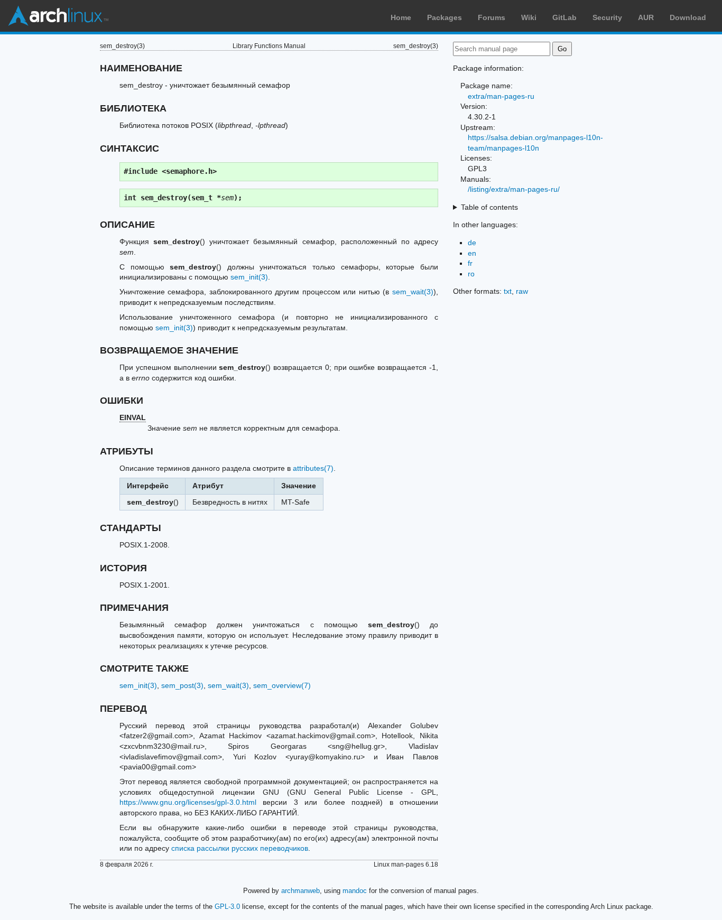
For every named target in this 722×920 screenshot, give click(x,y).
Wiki (528, 17)
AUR (646, 17)
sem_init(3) (249, 277)
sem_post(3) (182, 685)
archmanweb (300, 891)
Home (401, 17)
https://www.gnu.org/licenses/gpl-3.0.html (187, 802)
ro (471, 274)
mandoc (355, 891)
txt (508, 291)
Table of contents (489, 207)
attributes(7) (313, 468)
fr (470, 263)
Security (607, 17)
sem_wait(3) (412, 291)
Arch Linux (58, 15)
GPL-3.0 (227, 906)
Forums (491, 17)
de (472, 242)
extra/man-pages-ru (501, 96)
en (472, 253)
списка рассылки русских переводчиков (239, 848)
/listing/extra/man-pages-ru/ (514, 189)
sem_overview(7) (282, 685)
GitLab (564, 17)
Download (688, 17)
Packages (444, 17)
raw (522, 291)
